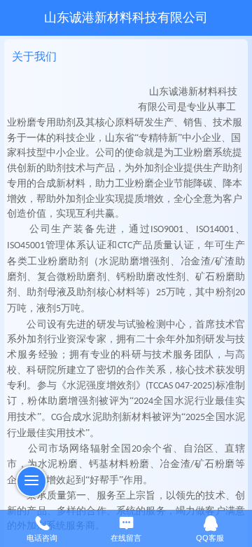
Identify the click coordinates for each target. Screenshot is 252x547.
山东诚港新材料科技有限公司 (126, 18)
